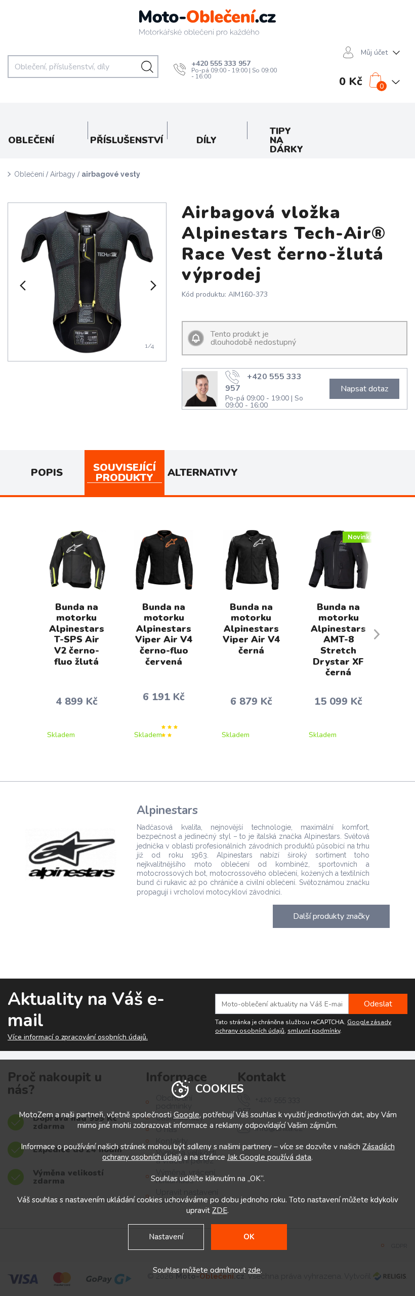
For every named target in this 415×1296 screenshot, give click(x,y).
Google (186, 1115)
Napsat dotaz (364, 388)
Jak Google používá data (269, 1157)
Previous (21, 285)
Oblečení (29, 174)
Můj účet (374, 52)
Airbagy (62, 174)
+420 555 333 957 (221, 63)
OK (249, 1237)
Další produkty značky (331, 916)
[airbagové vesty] (87, 282)
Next (152, 285)
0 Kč (350, 81)
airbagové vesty (110, 174)
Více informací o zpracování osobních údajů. (78, 1037)
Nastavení (166, 1237)
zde (254, 1270)
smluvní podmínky (313, 1031)
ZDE (219, 1210)
